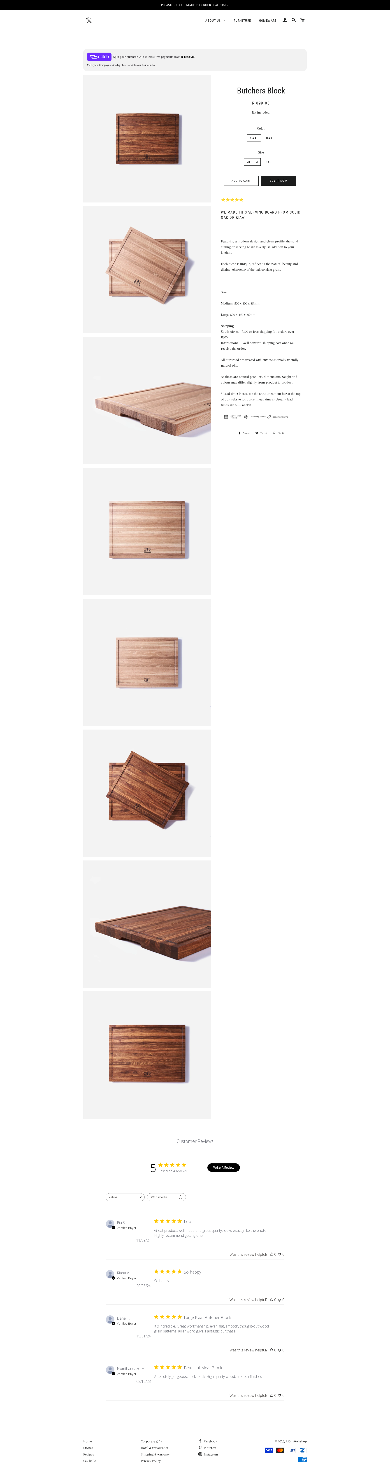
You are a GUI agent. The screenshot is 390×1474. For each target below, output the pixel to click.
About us (213, 20)
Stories (88, 1448)
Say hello (89, 1461)
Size (261, 152)
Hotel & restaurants (154, 1448)
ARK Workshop (296, 1441)
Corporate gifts (151, 1441)
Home (87, 1441)
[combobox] (125, 1197)
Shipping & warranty (155, 1454)
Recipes (88, 1454)
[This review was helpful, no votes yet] (271, 1254)
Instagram (210, 1454)
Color (261, 128)
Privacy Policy (151, 1461)
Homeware (268, 20)
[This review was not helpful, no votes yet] (279, 1254)
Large (270, 162)
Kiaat (254, 138)
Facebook (210, 1441)
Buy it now (278, 180)
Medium (252, 162)
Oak (269, 138)
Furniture (242, 20)
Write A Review (223, 1167)
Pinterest (209, 1448)
